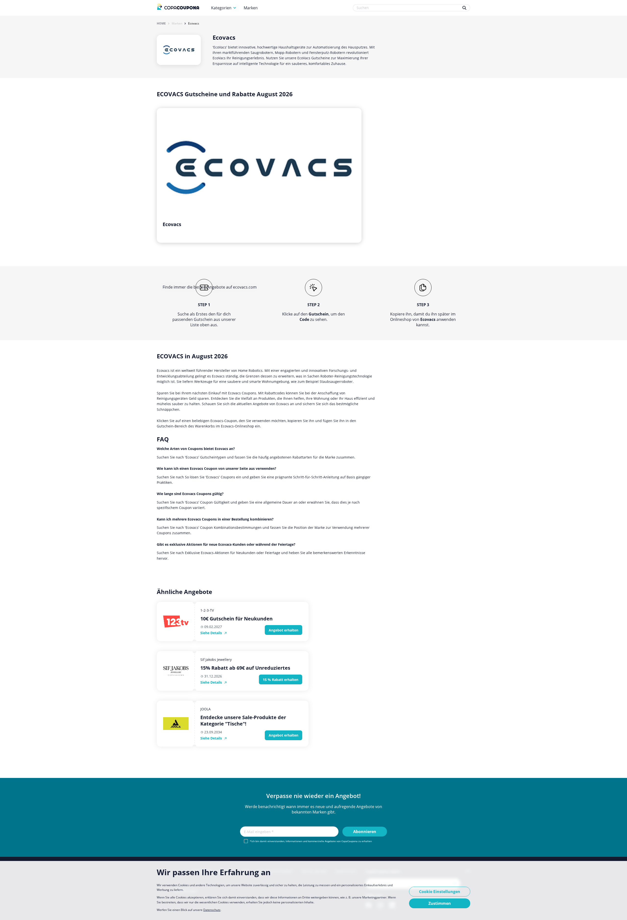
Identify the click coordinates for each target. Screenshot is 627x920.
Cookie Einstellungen (439, 891)
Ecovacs (193, 23)
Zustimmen (439, 903)
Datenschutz (211, 910)
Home (161, 23)
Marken (251, 8)
